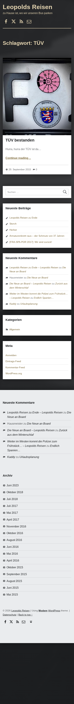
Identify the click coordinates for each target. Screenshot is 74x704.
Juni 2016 (13, 546)
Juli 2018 (12, 499)
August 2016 (14, 540)
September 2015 (17, 574)
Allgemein (14, 329)
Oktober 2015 (15, 567)
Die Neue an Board (37, 277)
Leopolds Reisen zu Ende (23, 217)
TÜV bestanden (20, 140)
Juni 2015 (13, 587)
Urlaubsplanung (29, 303)
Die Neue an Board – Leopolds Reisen (30, 283)
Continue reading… (18, 158)
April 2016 (13, 560)
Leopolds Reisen (27, 6)
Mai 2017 (12, 512)
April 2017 (13, 519)
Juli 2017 (12, 505)
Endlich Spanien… (44, 297)
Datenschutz (9, 614)
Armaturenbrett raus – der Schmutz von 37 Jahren (36, 235)
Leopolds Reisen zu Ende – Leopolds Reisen (33, 267)
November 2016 (16, 526)
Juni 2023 (13, 485)
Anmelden (11, 355)
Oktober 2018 (15, 492)
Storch (13, 223)
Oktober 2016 (15, 533)
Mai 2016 (12, 553)
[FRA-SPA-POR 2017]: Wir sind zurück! (30, 242)
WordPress (54, 610)
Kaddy (12, 303)
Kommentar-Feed (15, 367)
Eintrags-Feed (13, 361)
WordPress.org (14, 373)
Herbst (13, 229)
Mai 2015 (12, 594)
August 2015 (14, 581)
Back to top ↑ (25, 614)
